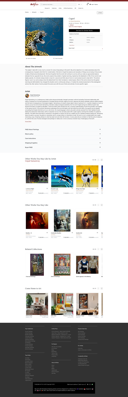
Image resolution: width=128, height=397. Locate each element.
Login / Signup (94, 4)
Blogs (53, 349)
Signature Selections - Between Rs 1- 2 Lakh (61, 334)
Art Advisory (54, 348)
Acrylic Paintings (28, 331)
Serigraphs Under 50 (82, 358)
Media (53, 368)
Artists (60, 8)
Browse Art (47, 8)
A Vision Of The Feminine (83, 362)
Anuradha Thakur (29, 361)
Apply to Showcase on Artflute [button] (84, 349)
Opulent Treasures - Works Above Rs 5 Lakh (61, 337)
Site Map (54, 373)
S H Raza (27, 372)
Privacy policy (55, 354)
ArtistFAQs (54, 356)
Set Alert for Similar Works (84, 30)
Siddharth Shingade (29, 375)
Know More (28, 121)
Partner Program (55, 371)
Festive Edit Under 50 (82, 360)
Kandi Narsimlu (28, 365)
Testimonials (54, 370)
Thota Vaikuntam (29, 378)
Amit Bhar (27, 357)
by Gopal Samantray (74, 21)
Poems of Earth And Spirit (83, 365)
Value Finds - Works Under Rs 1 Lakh (60, 333)
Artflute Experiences (68, 8)
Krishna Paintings (81, 336)
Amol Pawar (27, 359)
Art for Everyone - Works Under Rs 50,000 (61, 331)
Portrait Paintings (29, 345)
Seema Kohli (27, 373)
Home (26, 12)
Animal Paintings (28, 333)
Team (53, 366)
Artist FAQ (80, 348)
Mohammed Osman (29, 369)
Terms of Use (54, 353)
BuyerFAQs (54, 351)
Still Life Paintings (29, 349)
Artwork (34, 12)
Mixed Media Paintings (30, 341)
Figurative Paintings (29, 339)
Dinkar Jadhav (28, 364)
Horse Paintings (81, 334)
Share (100, 12)
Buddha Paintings (29, 334)
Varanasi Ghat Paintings (83, 339)
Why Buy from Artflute (56, 346)
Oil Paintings (28, 342)
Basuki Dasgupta (29, 362)
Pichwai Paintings (29, 344)
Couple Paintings (28, 337)
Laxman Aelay (28, 367)
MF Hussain (27, 370)
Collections (54, 8)
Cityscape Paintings (29, 336)
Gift (75, 8)
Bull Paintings (81, 331)
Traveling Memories (82, 363)
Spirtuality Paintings (29, 347)
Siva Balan (27, 377)
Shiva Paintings (81, 337)
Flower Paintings (81, 333)
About (53, 365)
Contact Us (80, 8)
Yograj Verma (28, 380)
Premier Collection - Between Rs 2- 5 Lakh (61, 336)
